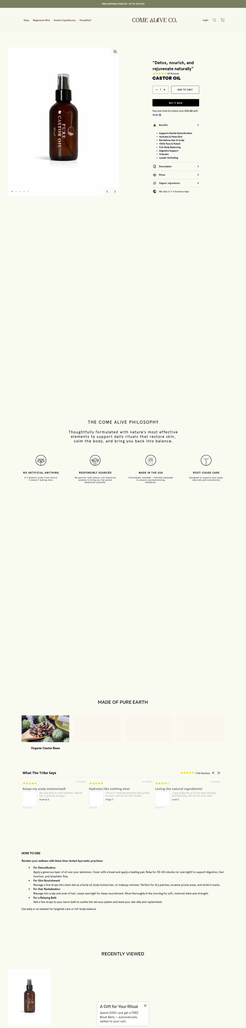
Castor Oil (27, 808)
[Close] (145, 1006)
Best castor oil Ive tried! (41, 789)
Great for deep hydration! (174, 789)
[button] (115, 52)
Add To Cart (185, 90)
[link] (123, 1014)
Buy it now (176, 103)
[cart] (222, 20)
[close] (214, 20)
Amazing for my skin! (105, 789)
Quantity (156, 95)
